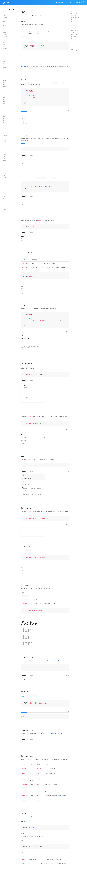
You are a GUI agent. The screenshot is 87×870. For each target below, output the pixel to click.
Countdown (5, 74)
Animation (5, 48)
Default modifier (26, 364)
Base (4, 57)
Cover (4, 76)
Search (4, 160)
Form (4, 97)
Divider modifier (26, 547)
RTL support (5, 34)
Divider (4, 80)
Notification (5, 135)
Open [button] (24, 743)
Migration (5, 36)
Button (4, 61)
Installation (5, 17)
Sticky (4, 175)
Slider (4, 167)
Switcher (4, 181)
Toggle (4, 194)
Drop (4, 84)
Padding (4, 141)
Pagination (5, 143)
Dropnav (4, 90)
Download (78, 2)
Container (5, 71)
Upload (4, 202)
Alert (4, 44)
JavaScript (5, 23)
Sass (4, 21)
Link (3, 120)
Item (22, 60)
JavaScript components (34, 816)
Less (4, 19)
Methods (23, 833)
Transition (5, 200)
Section (4, 162)
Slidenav (4, 164)
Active (22, 57)
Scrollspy (5, 158)
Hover (24, 679)
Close (4, 65)
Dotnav (4, 82)
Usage (23, 21)
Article (4, 50)
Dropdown (5, 88)
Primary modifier (27, 413)
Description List (6, 78)
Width (4, 211)
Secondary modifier (28, 456)
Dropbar (4, 86)
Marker (4, 126)
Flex (3, 95)
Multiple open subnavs (27, 216)
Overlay (4, 139)
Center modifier (26, 508)
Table (4, 186)
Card (4, 63)
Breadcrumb (5, 59)
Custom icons (5, 28)
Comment (5, 69)
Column (4, 67)
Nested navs (25, 80)
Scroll (4, 156)
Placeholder (5, 148)
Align (4, 46)
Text (3, 188)
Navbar (4, 133)
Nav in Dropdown (27, 658)
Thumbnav (5, 190)
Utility (4, 205)
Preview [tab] (24, 110)
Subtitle (23, 305)
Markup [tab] (31, 110)
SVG (4, 179)
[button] (66, 53)
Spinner (4, 173)
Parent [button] (22, 161)
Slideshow (5, 169)
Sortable (4, 171)
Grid (3, 99)
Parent (22, 116)
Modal (4, 128)
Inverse (4, 112)
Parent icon (24, 175)
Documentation (60, 2)
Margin (4, 124)
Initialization (24, 821)
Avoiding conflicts (6, 30)
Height (4, 103)
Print (4, 152)
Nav (3, 131)
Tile (3, 192)
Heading (4, 101)
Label (4, 114)
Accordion (5, 42)
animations (59, 795)
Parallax (4, 145)
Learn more (23, 760)
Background (5, 52)
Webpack (5, 25)
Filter (4, 93)
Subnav (4, 177)
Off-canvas (5, 137)
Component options (28, 756)
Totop (4, 198)
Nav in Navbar (26, 692)
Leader (4, 116)
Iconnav (4, 107)
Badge (4, 55)
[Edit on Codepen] (68, 53)
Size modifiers (26, 585)
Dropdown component (63, 660)
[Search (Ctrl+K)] (50, 2)
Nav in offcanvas (27, 730)
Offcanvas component (47, 733)
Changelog (68, 2)
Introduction (5, 15)
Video (4, 207)
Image (4, 109)
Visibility (4, 209)
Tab (3, 183)
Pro (53, 2)
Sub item (24, 118)
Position (4, 150)
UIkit (7, 3)
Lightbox (4, 118)
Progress (5, 154)
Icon (3, 105)
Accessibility (5, 32)
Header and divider (28, 253)
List (3, 122)
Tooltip (4, 196)
